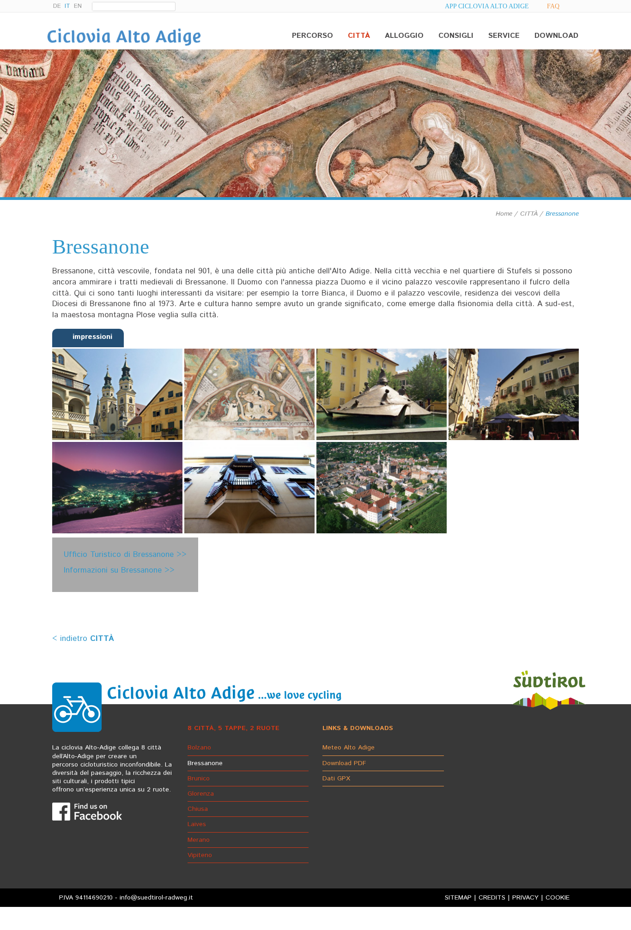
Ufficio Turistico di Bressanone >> (125, 554)
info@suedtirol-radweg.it (156, 897)
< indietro (83, 638)
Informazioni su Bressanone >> (119, 570)
